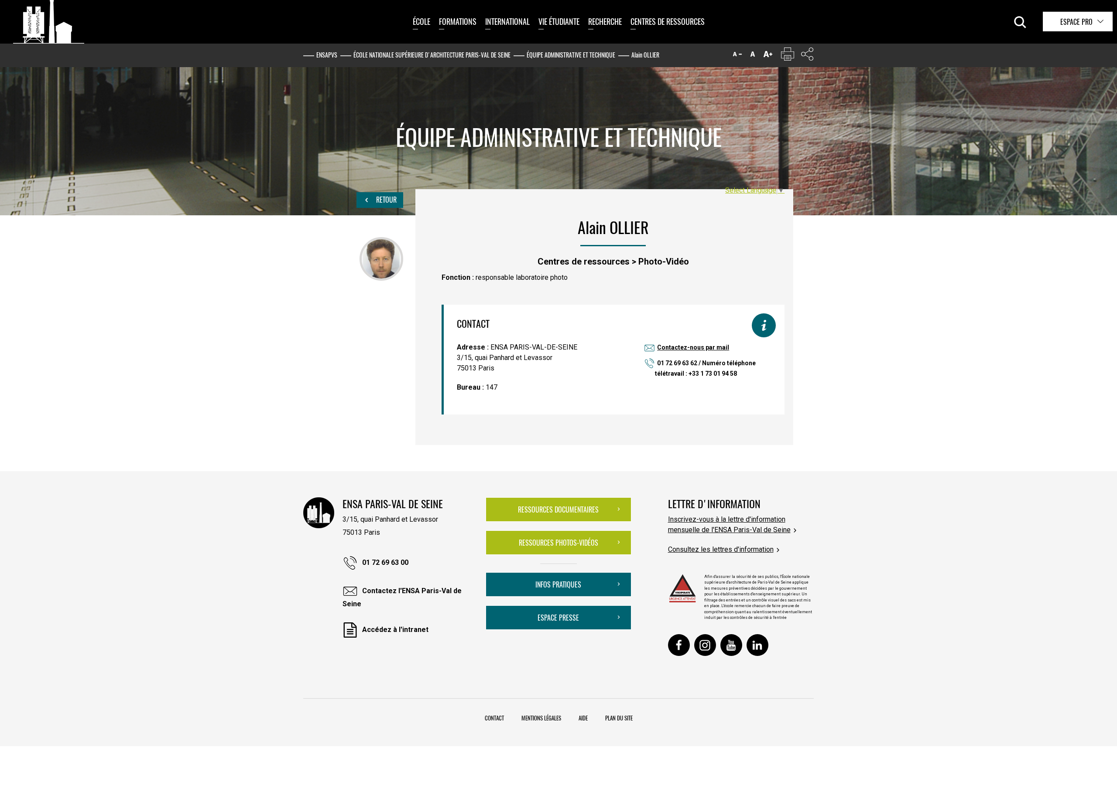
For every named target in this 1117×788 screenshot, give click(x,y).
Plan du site (619, 717)
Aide (583, 717)
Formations (457, 21)
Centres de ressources (667, 21)
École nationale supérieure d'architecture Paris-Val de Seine (432, 54)
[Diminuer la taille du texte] (737, 56)
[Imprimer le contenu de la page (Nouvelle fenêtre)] (787, 56)
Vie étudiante (558, 21)
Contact (494, 717)
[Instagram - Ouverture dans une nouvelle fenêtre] (705, 645)
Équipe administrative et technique (571, 54)
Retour (385, 199)
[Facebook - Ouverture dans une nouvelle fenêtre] (679, 645)
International (507, 21)
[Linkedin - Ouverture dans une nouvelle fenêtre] (757, 645)
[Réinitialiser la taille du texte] (752, 56)
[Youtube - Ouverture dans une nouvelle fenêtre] (731, 645)
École (421, 21)
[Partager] (807, 56)
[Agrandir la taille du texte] (767, 56)
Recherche (605, 21)
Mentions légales (541, 717)
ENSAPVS (326, 54)
